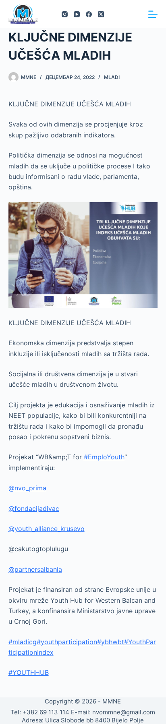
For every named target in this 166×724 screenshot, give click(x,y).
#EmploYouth (104, 457)
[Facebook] (89, 14)
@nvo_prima (27, 488)
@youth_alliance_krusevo (46, 529)
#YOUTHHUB (28, 672)
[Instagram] (65, 14)
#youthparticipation (67, 642)
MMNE (111, 701)
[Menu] (153, 14)
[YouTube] (77, 14)
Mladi (112, 77)
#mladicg (22, 642)
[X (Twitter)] (101, 14)
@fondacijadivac (33, 508)
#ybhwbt (110, 642)
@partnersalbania (35, 569)
